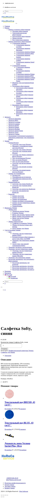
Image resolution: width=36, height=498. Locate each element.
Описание (8, 355)
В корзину (4, 349)
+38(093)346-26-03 (12, 478)
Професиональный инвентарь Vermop (21, 350)
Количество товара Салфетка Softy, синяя (14, 342)
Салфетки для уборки (8, 352)
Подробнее (8, 409)
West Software (23, 491)
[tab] (20, 355)
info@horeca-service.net (13, 480)
